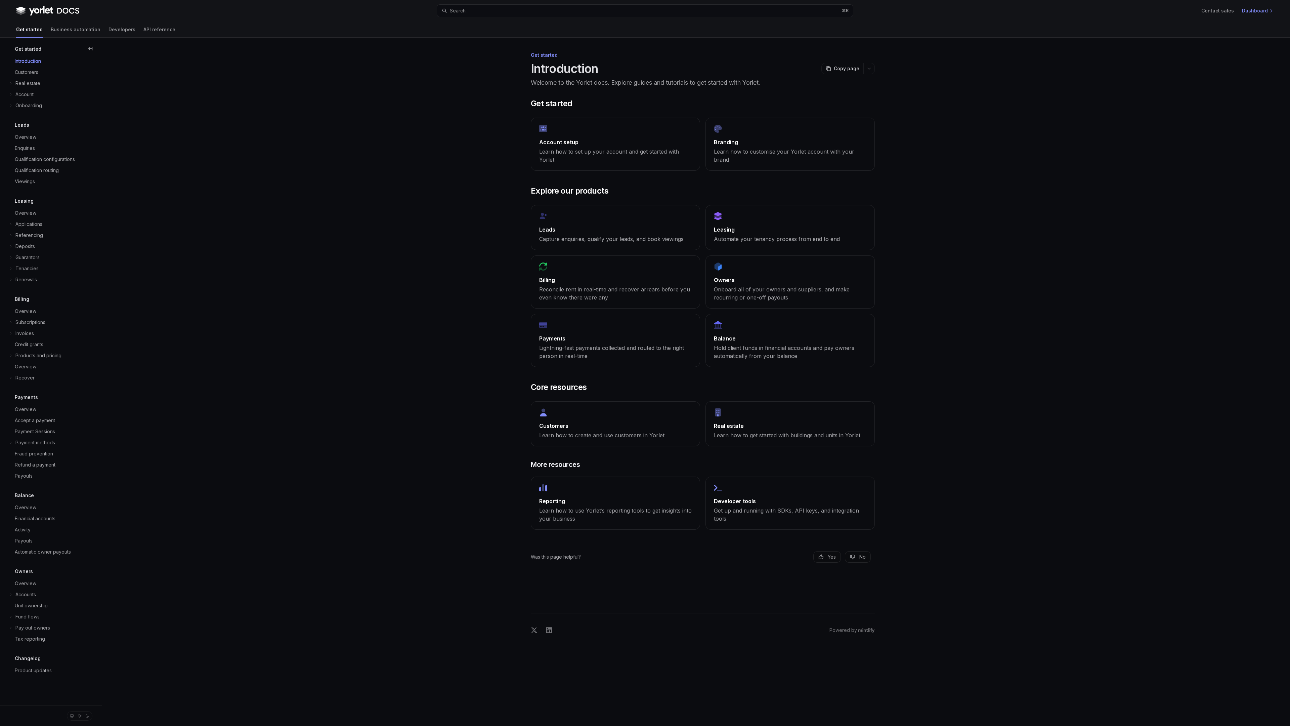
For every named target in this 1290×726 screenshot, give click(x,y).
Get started (29, 29)
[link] (615, 144)
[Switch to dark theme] (87, 716)
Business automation (75, 29)
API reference (159, 29)
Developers (122, 29)
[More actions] (869, 68)
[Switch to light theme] (79, 716)
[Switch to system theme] (72, 716)
